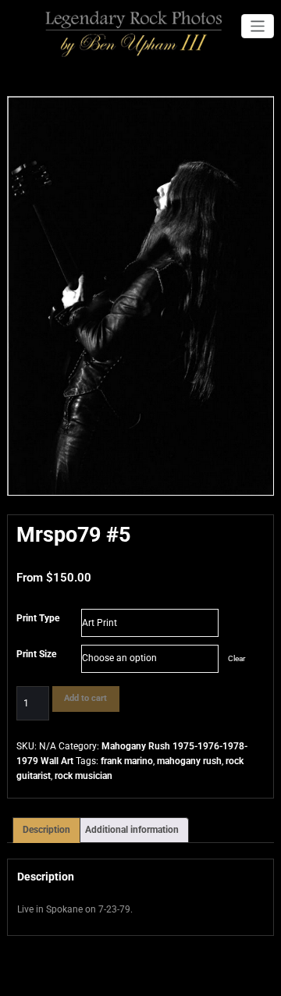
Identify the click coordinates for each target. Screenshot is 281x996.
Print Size (36, 654)
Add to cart (85, 698)
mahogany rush (189, 761)
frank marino (127, 761)
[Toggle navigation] (258, 26)
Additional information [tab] (132, 829)
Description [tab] (46, 829)
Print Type (37, 618)
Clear (236, 658)
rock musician (83, 775)
